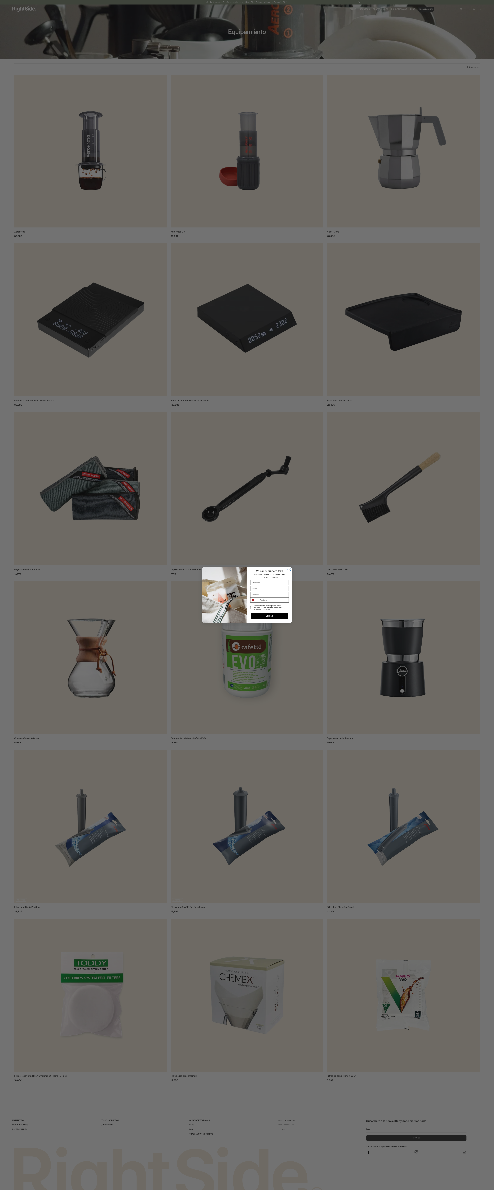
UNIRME (269, 616)
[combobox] (254, 600)
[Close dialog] (289, 569)
